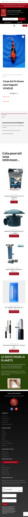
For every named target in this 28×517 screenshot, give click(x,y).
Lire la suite (14, 202)
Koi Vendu (8, 74)
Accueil (4, 74)
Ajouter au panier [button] (14, 235)
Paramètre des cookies (6, 473)
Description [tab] (4, 114)
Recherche (21, 19)
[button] (14, 26)
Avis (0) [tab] (3, 117)
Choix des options (14, 311)
